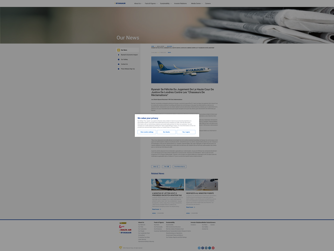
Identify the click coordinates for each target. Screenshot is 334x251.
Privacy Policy (175, 127)
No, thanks (166, 132)
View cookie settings (146, 132)
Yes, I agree (186, 132)
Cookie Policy (166, 127)
